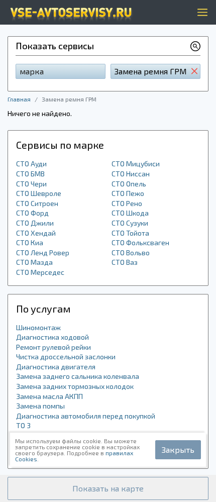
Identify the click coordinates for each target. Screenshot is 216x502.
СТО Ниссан (131, 173)
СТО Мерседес (40, 272)
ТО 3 (23, 425)
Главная (19, 99)
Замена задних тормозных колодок (75, 386)
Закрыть (178, 449)
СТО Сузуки (130, 223)
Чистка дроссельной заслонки (66, 356)
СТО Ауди (31, 163)
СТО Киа (29, 242)
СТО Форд (32, 213)
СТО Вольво (131, 252)
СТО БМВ (30, 173)
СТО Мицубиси (136, 163)
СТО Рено (127, 203)
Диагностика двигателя (55, 366)
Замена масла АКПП (49, 396)
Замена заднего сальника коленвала (77, 376)
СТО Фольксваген (140, 242)
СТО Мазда (34, 262)
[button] (108, 488)
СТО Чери (31, 183)
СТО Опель (129, 183)
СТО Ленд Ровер (42, 252)
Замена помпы (40, 405)
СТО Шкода (130, 213)
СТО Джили (35, 223)
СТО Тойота (130, 233)
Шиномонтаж (38, 327)
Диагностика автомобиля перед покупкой (85, 416)
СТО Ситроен (37, 203)
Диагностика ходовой (52, 337)
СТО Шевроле (38, 193)
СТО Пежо (128, 193)
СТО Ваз (125, 262)
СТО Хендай (36, 233)
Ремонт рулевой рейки (53, 347)
